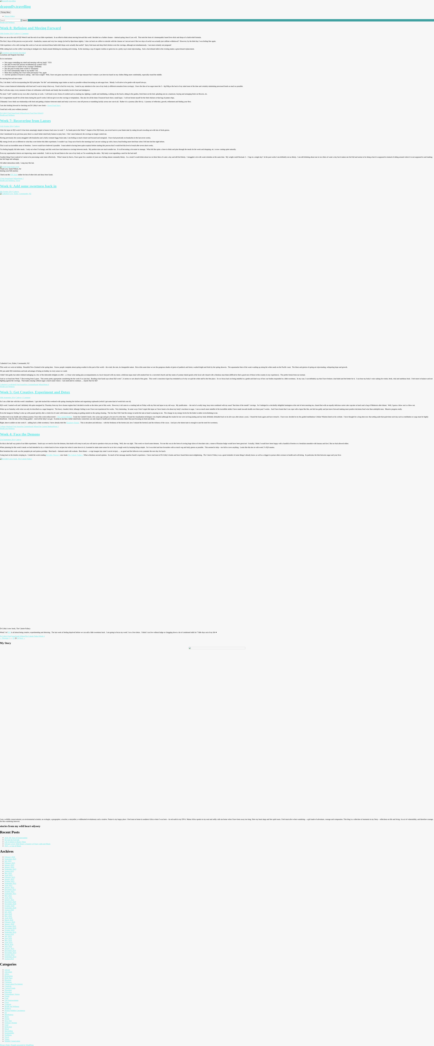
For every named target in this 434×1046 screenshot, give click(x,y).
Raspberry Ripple (72, 423)
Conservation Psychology (14, 984)
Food (6, 998)
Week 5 (56, 426)
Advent (7, 970)
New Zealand (29, 385)
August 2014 (9, 959)
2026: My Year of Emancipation (16, 838)
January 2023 (9, 879)
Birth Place (8, 978)
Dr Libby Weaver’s (53, 455)
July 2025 (8, 861)
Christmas (8, 982)
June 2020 (8, 914)
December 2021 (10, 889)
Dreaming (8, 990)
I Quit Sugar (11, 113)
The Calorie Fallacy (32, 636)
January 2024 (9, 867)
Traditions (8, 1035)
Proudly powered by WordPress (22, 1045)
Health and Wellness (7, 22)
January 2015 (9, 949)
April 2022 (8, 885)
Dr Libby (3, 113)
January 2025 (9, 865)
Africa (7, 974)
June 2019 (8, 938)
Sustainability (9, 1033)
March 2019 (9, 944)
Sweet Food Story (53, 105)
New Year (8, 1021)
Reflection (8, 1027)
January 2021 (9, 900)
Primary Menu (5, 12)
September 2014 (10, 957)
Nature (7, 1019)
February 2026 (10, 857)
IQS (9, 632)
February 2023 (10, 877)
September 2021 (10, 894)
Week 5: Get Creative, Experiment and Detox (35, 392)
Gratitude (8, 1004)
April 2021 (8, 898)
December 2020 (10, 902)
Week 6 (46, 385)
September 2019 (10, 932)
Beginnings (9, 976)
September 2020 (10, 908)
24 (18, 638)
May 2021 (8, 896)
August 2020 (9, 910)
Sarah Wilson (20, 113)
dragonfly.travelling (15, 6)
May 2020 (8, 916)
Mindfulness (9, 1015)
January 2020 (9, 924)
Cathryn (17, 33)
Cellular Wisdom (6, 426)
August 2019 (9, 934)
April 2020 (8, 918)
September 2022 (10, 883)
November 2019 (10, 928)
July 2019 (8, 936)
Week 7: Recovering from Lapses (25, 121)
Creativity (8, 986)
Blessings (8, 980)
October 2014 (9, 955)
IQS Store (14, 175)
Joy (6, 1013)
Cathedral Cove (5, 385)
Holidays (8, 1008)
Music (7, 1017)
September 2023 (10, 869)
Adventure (8, 972)
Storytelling (9, 1031)
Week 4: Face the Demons (20, 434)
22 (13, 638)
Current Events (10, 988)
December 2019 (10, 926)
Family (7, 996)
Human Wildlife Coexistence (15, 1011)
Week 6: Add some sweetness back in (28, 186)
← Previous (4, 638)
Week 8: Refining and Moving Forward (30, 28)
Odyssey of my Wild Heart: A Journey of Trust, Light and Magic (28, 844)
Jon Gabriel (25, 426)
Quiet (6, 1025)
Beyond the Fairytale (12, 840)
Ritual (7, 1029)
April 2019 (8, 942)
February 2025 (10, 863)
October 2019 (9, 930)
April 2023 (8, 875)
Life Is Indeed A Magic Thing (15, 842)
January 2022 (9, 887)
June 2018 (8, 946)
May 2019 (8, 940)
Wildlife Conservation (12, 1041)
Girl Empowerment (11, 1000)
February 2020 (10, 922)
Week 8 (40, 113)
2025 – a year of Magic (13, 846)
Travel (17, 181)
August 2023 (9, 871)
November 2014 (10, 953)
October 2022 (9, 881)
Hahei (13, 385)
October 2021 (9, 892)
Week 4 (42, 636)
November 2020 (10, 904)
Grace (7, 1002)
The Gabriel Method (64, 417)
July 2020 (8, 912)
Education (8, 992)
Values (7, 1039)
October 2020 (9, 906)
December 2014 (10, 951)
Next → (22, 638)
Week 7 (21, 178)
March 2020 (9, 920)
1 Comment (24, 33)
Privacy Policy (10, 16)
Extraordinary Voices (12, 994)
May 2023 (8, 873)
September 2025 (10, 859)
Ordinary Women (11, 1023)
